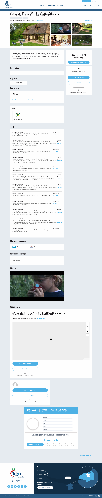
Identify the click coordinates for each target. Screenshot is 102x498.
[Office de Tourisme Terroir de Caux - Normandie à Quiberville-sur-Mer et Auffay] (9, 4)
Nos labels (11, 495)
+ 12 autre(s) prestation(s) (78, 71)
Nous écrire (41, 470)
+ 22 (82, 40)
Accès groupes (42, 474)
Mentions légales (4, 495)
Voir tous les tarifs (78, 59)
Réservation (86, 1)
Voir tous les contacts (78, 87)
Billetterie (94, 1)
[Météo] (90, 6)
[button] (95, 5)
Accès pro (41, 478)
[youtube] (37, 286)
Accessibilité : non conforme (29, 495)
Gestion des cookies (19, 495)
